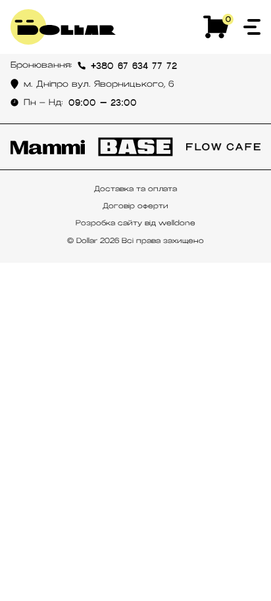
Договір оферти (135, 206)
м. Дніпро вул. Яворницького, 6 (99, 84)
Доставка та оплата (135, 188)
